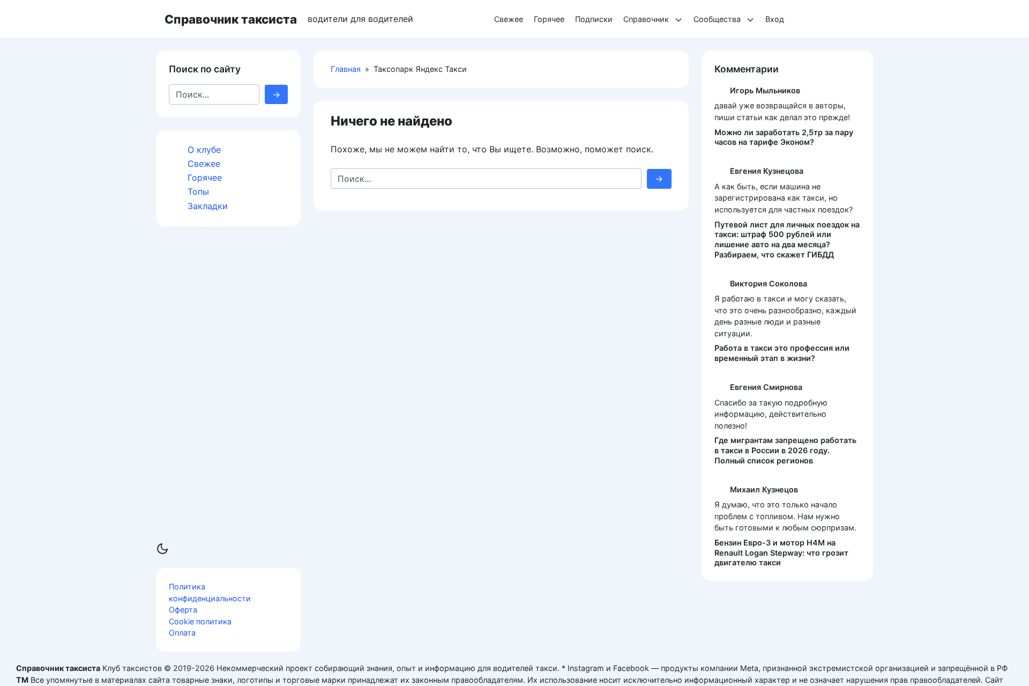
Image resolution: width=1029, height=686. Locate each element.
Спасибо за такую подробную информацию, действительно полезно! (770, 414)
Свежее (508, 19)
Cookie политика (200, 621)
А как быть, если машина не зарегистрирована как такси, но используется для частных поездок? (783, 198)
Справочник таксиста (231, 19)
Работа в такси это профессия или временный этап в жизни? (781, 353)
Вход (774, 19)
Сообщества (717, 19)
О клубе (204, 149)
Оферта (183, 609)
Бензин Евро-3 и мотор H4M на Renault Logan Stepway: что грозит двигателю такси (781, 552)
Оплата (182, 632)
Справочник (646, 19)
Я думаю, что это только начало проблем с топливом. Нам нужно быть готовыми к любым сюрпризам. (785, 516)
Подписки (594, 19)
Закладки (208, 205)
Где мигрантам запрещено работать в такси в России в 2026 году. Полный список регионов (785, 450)
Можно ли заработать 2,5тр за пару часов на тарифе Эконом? (783, 137)
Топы (198, 191)
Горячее (549, 19)
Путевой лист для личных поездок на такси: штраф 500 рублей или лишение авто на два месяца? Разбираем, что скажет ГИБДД (787, 239)
